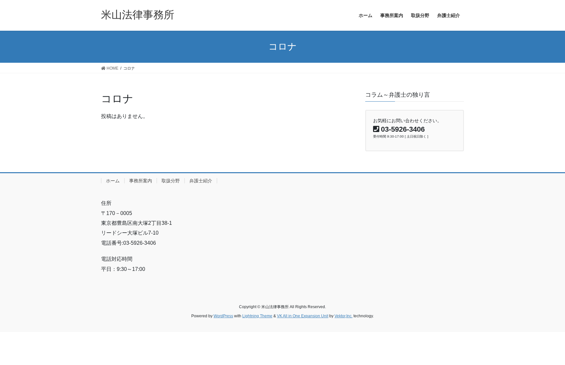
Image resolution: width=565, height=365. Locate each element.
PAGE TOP (545, 348)
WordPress (223, 316)
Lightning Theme (257, 316)
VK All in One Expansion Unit (302, 316)
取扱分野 (171, 180)
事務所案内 (140, 180)
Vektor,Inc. (343, 316)
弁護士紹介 (200, 180)
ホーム (113, 180)
